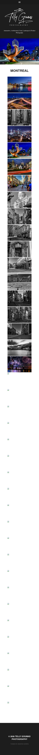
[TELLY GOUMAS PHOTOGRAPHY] (19, 17)
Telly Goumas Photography (21, 737)
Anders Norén (23, 744)
